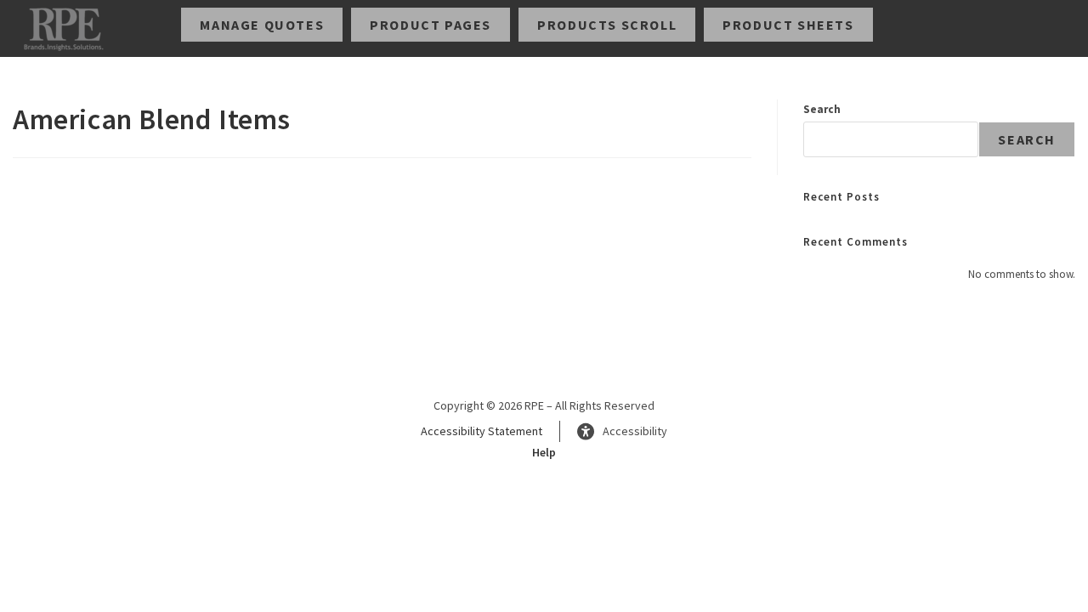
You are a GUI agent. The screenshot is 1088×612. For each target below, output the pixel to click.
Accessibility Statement (481, 431)
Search (822, 109)
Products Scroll (607, 24)
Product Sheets (787, 24)
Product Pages (430, 24)
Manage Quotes (262, 24)
